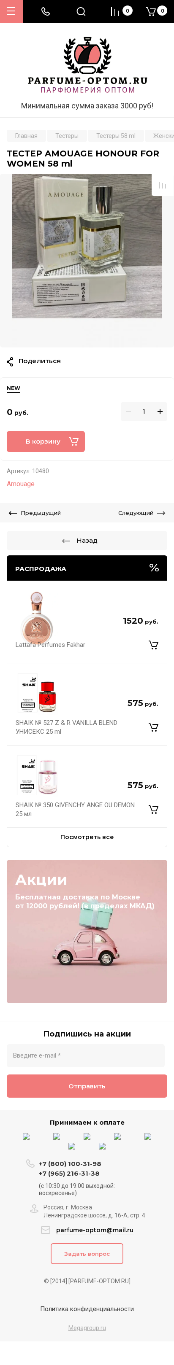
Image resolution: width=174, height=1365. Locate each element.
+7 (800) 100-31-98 (71, 1164)
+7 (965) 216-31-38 (69, 1173)
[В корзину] (153, 645)
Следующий (135, 512)
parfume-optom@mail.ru (94, 1230)
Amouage (21, 484)
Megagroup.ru (87, 1328)
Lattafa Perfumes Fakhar (50, 645)
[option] (87, 260)
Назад (87, 540)
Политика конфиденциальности (87, 1309)
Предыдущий (41, 512)
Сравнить (163, 185)
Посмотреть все (87, 837)
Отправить (87, 1086)
